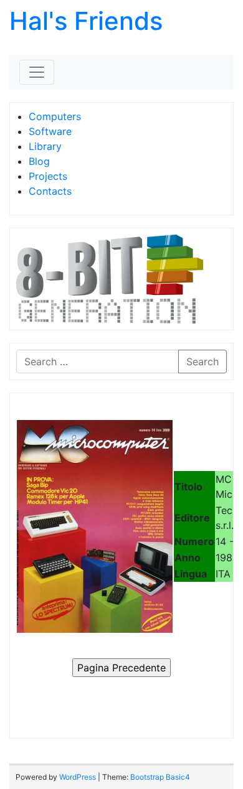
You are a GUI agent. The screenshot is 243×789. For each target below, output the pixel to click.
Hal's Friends (86, 21)
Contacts (50, 191)
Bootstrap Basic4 (160, 777)
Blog (39, 161)
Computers (55, 116)
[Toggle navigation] (36, 72)
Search (202, 361)
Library (45, 146)
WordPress (77, 777)
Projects (48, 176)
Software (50, 131)
